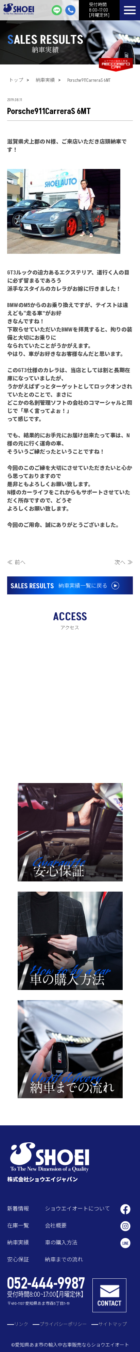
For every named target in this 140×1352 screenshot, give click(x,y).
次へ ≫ (124, 562)
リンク (21, 1324)
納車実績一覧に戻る (59, 586)
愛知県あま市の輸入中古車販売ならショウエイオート (72, 1345)
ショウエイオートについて (77, 1209)
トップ (16, 80)
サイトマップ (112, 1324)
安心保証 (18, 1259)
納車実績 (45, 80)
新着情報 (18, 1209)
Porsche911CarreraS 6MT (89, 80)
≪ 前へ (16, 562)
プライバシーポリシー (63, 1324)
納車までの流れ (64, 1259)
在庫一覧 (18, 1226)
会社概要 (56, 1226)
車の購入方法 (61, 1242)
